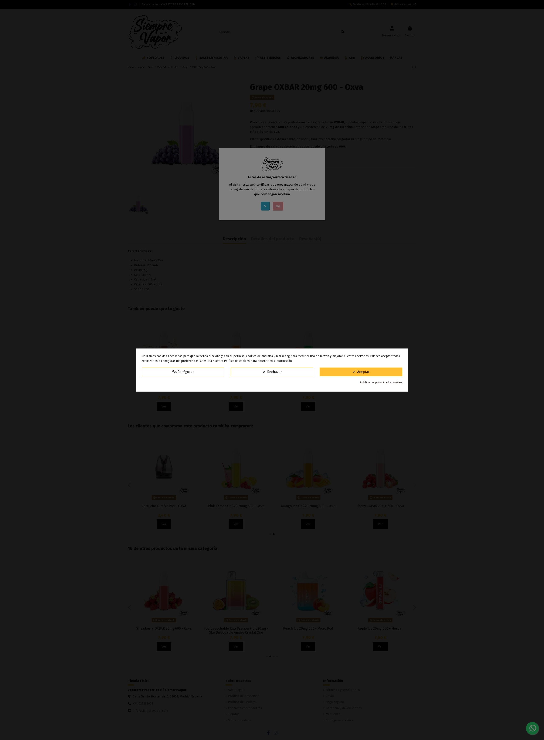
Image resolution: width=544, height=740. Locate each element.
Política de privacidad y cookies (381, 382)
